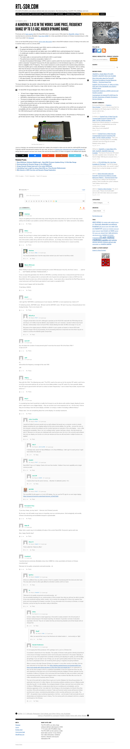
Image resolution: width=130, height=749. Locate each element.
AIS (102, 222)
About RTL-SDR (25, 14)
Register (17, 725)
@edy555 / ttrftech (74, 34)
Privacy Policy (18, 744)
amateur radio (107, 222)
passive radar (97, 233)
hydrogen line (105, 228)
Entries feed (18, 730)
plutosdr (103, 233)
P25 (93, 233)
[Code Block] (44, 201)
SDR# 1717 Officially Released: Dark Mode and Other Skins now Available (44, 714)
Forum (78, 14)
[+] (51, 201)
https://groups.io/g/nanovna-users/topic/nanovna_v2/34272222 (40, 496)
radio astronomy (113, 233)
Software (60, 14)
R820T (106, 233)
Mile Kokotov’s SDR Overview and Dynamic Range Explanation (36, 170)
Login (83, 190)
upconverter (95, 244)
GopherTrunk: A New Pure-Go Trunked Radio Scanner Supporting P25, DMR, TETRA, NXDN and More (104, 118)
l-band (101, 231)
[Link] (46, 201)
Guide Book (95, 14)
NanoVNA (32, 176)
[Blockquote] (41, 201)
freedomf (37, 577)
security (100, 242)
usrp (100, 244)
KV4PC (40, 478)
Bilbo (36, 252)
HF (101, 228)
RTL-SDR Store (86, 14)
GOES (116, 226)
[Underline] (31, 201)
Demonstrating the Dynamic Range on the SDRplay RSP (34, 164)
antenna (116, 222)
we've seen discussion (45, 41)
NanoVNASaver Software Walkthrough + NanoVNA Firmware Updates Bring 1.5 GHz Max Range (46, 162)
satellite (105, 240)
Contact (102, 14)
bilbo (43, 633)
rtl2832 (110, 237)
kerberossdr (116, 228)
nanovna (44, 176)
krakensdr (98, 231)
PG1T (36, 318)
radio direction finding (97, 235)
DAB (100, 226)
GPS (93, 228)
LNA (109, 231)
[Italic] (29, 201)
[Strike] (34, 201)
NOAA (112, 231)
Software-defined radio (109, 242)
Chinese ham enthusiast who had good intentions (69, 149)
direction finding (105, 226)
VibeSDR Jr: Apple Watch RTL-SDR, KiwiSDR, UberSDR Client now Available (104, 75)
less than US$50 (44, 36)
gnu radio (111, 226)
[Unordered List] (39, 201)
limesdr (106, 231)
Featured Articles (49, 14)
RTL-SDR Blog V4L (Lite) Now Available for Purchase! (104, 163)
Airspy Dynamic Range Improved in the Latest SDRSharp (34, 166)
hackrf (97, 228)
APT (93, 224)
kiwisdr (93, 231)
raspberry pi (105, 235)
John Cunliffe (42, 447)
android (113, 222)
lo (39, 614)
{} (48, 201)
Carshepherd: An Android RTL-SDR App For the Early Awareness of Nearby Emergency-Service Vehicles (105, 97)
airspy (99, 222)
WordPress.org (19, 734)
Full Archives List (97, 216)
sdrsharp (94, 242)
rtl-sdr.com (26, 6)
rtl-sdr (102, 237)
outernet (116, 231)
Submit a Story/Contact (105, 189)
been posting (29, 34)
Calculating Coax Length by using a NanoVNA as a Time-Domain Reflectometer (41, 168)
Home (17, 14)
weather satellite (106, 244)
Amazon (31, 38)
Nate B (36, 544)
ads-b (94, 222)
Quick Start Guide (37, 14)
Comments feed (20, 732)
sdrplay (114, 240)
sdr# (109, 240)
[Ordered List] (36, 201)
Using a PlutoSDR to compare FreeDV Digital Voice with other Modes (62, 716)
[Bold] (26, 201)
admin (22, 176)
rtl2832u (97, 239)
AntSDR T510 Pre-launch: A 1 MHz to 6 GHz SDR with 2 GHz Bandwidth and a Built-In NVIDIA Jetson (105, 86)
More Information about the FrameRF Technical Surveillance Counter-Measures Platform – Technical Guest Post (104, 80)
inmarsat (111, 229)
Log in (17, 727)
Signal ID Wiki (70, 14)
